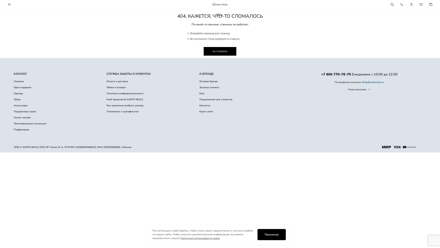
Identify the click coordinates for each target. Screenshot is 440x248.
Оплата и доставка (117, 81)
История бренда (208, 81)
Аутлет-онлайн (22, 117)
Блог (202, 93)
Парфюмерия (21, 129)
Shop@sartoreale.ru (373, 82)
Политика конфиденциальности (125, 93)
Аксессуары (21, 105)
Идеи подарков (22, 87)
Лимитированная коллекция (30, 123)
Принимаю (272, 234)
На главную (220, 51)
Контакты (204, 105)
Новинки (19, 81)
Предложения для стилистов (215, 99)
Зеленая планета (209, 87)
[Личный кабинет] (411, 4)
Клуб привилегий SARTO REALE (125, 99)
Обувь (17, 99)
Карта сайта (206, 111)
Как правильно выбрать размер (125, 105)
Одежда (18, 93)
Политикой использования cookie (200, 238)
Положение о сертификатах (123, 111)
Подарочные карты (25, 111)
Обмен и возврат (116, 87)
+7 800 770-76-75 (336, 74)
